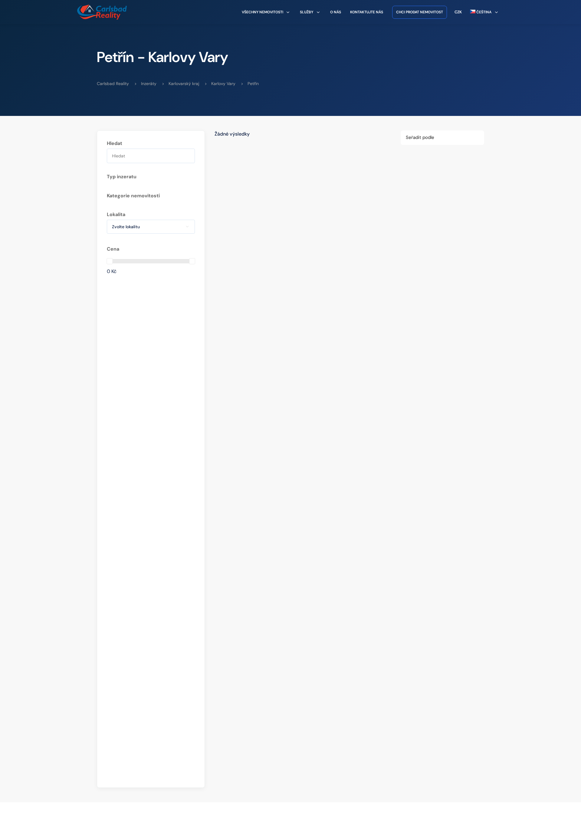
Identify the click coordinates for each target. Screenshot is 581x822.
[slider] (110, 261)
